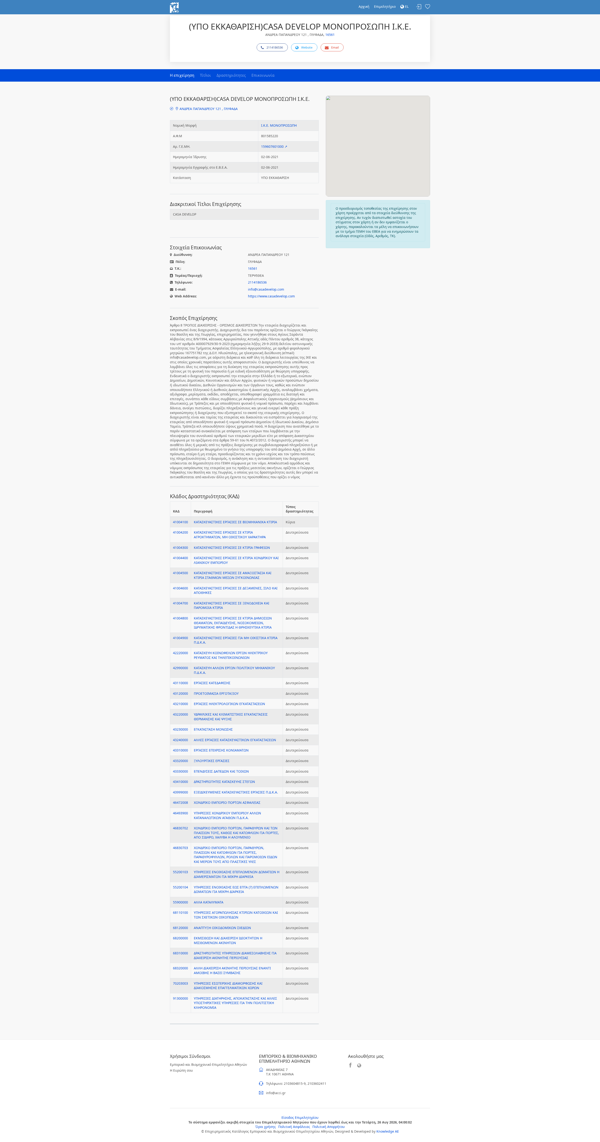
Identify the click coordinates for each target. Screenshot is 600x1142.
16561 (330, 34)
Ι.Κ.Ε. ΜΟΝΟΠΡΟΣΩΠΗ (279, 125)
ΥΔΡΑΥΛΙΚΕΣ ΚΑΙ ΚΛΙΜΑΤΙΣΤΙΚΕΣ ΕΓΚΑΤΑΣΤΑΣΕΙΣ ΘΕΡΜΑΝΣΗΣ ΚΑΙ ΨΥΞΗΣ (231, 716)
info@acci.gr (276, 1093)
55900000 (180, 902)
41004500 (180, 573)
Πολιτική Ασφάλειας (294, 1126)
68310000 (180, 953)
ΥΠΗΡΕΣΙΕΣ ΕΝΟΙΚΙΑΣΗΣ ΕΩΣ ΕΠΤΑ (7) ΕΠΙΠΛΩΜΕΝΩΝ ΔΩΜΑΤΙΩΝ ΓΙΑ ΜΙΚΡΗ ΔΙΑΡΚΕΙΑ (236, 889)
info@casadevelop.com (266, 289)
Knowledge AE (387, 1131)
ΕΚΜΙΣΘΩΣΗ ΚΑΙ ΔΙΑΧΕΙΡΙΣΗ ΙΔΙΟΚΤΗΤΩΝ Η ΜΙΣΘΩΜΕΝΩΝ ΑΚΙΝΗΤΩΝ (228, 940)
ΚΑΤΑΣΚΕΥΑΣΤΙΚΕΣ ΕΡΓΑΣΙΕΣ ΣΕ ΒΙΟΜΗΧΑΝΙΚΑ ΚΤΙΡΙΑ (235, 522)
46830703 (180, 848)
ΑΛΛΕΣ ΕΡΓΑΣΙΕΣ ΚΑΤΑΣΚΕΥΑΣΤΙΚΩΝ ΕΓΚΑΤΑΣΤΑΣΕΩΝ (235, 740)
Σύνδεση (418, 7)
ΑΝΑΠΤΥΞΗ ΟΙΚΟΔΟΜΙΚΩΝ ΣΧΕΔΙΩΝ (222, 928)
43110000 (180, 683)
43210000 (180, 704)
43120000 (180, 693)
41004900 (180, 638)
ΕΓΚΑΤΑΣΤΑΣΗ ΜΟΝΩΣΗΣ (213, 729)
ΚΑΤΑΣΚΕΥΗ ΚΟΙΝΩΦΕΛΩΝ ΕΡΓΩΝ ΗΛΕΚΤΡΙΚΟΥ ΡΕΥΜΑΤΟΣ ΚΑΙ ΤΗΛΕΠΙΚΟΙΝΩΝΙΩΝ (231, 655)
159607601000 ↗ (274, 146)
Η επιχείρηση (182, 75)
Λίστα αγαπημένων (427, 7)
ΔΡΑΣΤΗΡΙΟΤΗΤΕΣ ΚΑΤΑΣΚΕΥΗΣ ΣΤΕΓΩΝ (224, 781)
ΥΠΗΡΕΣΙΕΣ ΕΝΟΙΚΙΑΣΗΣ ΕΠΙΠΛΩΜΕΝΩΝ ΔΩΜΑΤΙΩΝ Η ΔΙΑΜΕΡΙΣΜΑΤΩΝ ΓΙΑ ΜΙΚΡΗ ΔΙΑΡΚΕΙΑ (236, 874)
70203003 (180, 983)
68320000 (180, 968)
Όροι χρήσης (265, 1126)
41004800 (180, 618)
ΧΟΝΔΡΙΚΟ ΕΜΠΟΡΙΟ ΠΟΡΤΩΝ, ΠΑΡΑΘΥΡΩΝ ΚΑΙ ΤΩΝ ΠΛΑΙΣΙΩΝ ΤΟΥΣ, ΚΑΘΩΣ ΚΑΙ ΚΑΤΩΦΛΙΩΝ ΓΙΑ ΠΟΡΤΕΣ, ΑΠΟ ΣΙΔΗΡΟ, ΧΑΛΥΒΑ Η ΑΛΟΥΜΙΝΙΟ (236, 832)
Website (306, 47)
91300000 (180, 998)
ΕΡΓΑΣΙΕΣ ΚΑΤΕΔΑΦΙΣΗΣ (212, 683)
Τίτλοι (205, 75)
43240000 (180, 740)
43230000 (180, 729)
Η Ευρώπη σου (181, 1070)
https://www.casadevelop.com (271, 296)
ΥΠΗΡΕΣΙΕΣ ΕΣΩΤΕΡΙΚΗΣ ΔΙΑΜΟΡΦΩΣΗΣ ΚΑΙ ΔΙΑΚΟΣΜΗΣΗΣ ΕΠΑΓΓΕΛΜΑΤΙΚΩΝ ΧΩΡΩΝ (228, 985)
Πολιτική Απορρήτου (328, 1126)
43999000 (180, 792)
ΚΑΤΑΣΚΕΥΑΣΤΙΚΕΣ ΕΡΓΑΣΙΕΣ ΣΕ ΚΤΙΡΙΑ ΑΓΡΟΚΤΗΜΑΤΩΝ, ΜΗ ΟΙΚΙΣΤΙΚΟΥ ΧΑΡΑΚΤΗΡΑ (230, 534)
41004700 (180, 603)
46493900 (180, 813)
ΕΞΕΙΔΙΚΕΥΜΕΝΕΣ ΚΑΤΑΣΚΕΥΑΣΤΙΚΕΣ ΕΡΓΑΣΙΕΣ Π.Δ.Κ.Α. (236, 792)
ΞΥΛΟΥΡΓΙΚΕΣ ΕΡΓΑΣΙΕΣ (211, 761)
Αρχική (364, 6)
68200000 (180, 938)
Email (335, 47)
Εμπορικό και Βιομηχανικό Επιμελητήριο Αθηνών (208, 1064)
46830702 (180, 828)
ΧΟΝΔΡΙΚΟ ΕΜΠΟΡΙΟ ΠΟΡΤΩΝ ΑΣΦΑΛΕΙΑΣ (227, 802)
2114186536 (274, 47)
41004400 (180, 558)
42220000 (180, 653)
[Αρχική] (174, 7)
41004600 (180, 588)
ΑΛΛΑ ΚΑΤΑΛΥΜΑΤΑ (208, 902)
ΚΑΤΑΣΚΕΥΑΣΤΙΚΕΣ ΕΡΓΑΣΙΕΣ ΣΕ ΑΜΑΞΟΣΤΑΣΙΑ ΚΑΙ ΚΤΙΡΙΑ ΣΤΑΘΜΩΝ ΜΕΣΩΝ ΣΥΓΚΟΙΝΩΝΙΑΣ (232, 575)
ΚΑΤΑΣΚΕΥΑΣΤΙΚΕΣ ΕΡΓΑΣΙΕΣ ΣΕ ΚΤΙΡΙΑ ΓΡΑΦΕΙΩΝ (232, 547)
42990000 (180, 668)
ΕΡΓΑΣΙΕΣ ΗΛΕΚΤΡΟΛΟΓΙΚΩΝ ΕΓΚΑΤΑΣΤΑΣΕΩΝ (229, 704)
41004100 (180, 522)
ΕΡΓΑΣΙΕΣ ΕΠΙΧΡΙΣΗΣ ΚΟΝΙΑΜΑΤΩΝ (221, 750)
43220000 (180, 714)
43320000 (180, 761)
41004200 (180, 532)
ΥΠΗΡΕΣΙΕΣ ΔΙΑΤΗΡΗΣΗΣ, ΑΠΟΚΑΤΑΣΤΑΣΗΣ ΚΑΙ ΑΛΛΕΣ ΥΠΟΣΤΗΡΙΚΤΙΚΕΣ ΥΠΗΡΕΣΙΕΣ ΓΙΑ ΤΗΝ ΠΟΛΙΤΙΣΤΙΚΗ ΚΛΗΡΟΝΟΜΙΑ (235, 1003)
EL (406, 6)
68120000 (180, 928)
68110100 (180, 912)
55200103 (180, 872)
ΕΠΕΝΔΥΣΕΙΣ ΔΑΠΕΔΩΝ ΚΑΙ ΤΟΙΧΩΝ (221, 771)
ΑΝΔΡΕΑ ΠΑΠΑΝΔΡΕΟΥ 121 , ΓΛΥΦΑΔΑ (208, 108)
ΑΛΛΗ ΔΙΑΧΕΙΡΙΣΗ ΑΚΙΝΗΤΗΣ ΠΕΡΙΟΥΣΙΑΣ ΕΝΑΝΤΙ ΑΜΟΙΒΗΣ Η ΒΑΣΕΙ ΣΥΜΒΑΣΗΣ (232, 970)
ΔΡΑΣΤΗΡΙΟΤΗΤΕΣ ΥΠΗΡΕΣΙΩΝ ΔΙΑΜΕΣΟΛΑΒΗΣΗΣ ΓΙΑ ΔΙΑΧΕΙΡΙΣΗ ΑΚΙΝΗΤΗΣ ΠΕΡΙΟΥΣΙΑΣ (235, 955)
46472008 (180, 802)
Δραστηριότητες (231, 75)
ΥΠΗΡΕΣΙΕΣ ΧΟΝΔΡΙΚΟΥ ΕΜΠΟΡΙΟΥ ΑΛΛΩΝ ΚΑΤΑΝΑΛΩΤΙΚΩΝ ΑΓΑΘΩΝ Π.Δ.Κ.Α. (227, 815)
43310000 (180, 750)
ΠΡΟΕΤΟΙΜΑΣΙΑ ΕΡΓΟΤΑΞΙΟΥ (216, 693)
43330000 (180, 771)
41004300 (180, 547)
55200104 (180, 887)
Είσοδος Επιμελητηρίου (300, 1117)
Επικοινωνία (262, 75)
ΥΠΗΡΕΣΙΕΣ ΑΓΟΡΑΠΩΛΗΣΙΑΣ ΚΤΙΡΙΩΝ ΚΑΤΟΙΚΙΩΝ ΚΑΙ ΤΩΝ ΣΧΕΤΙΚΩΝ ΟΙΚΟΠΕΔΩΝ (236, 914)
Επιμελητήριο (385, 6)
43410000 (180, 781)
